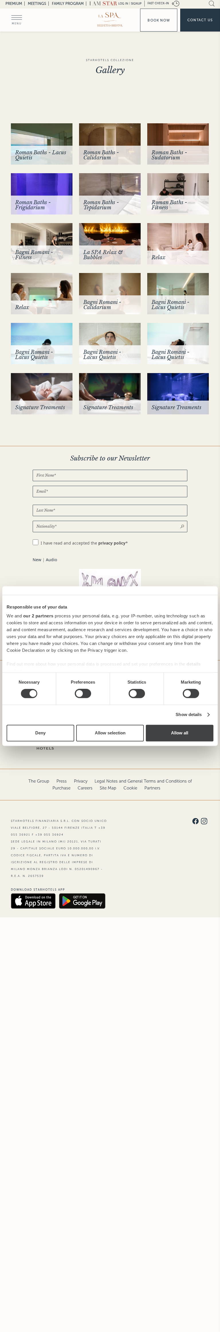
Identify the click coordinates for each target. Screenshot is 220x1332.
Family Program (68, 3)
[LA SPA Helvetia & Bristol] (110, 19)
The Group (38, 781)
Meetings (37, 3)
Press (61, 781)
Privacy (80, 781)
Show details (189, 714)
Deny (40, 732)
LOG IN (123, 3)
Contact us (200, 20)
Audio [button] (51, 559)
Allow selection (110, 732)
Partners (152, 788)
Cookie (130, 788)
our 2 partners (38, 615)
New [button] (37, 559)
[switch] (83, 693)
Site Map (108, 788)
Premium (13, 3)
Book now (159, 20)
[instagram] (204, 821)
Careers (85, 788)
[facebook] (195, 821)
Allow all (179, 732)
